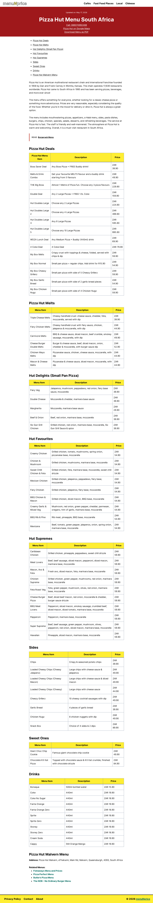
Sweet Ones (39, 66)
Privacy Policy (12, 899)
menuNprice (143, 899)
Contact (28, 899)
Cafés (87, 3)
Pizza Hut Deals (41, 40)
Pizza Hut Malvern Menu (45, 75)
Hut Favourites (40, 53)
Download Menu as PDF (76, 32)
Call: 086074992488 (76, 25)
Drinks (36, 70)
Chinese (130, 3)
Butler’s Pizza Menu (43, 877)
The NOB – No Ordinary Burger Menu (52, 881)
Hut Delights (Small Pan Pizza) (48, 49)
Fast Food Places (103, 3)
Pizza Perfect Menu (43, 874)
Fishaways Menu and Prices (47, 871)
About (39, 899)
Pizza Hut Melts (41, 45)
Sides (35, 62)
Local (119, 3)
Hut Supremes (40, 57)
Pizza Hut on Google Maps (76, 28)
